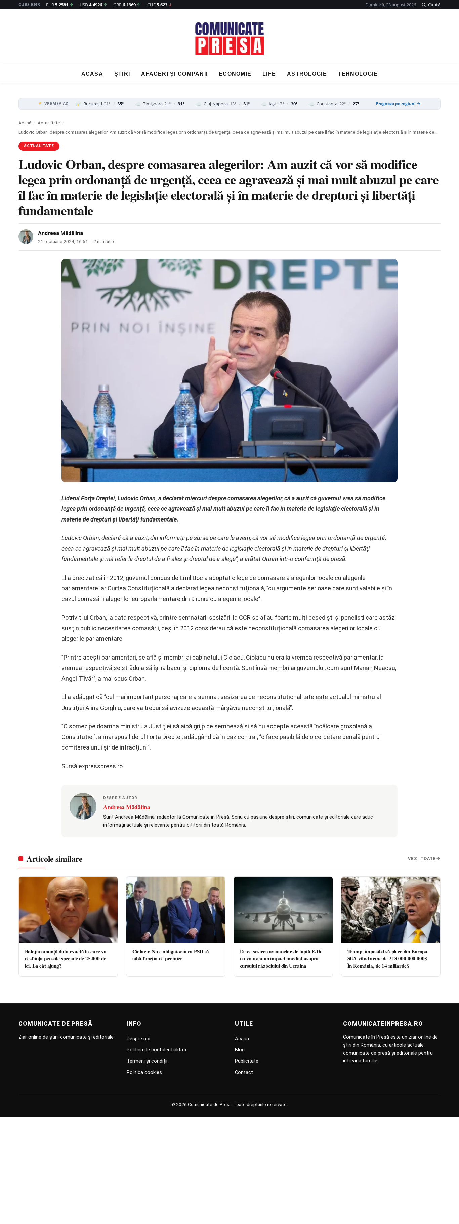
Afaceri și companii (174, 74)
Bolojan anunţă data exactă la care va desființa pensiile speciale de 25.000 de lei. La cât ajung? (66, 958)
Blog (240, 1050)
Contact (244, 1072)
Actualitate (49, 122)
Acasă (24, 122)
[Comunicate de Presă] (230, 38)
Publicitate (246, 1061)
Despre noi (138, 1039)
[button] (431, 4)
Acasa (92, 74)
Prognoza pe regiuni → (398, 104)
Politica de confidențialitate (157, 1050)
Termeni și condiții (147, 1061)
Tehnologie (358, 74)
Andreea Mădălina (60, 233)
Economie (235, 74)
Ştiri (122, 74)
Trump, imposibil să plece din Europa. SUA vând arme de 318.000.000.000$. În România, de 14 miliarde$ (388, 958)
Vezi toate (422, 858)
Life (269, 74)
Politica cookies (144, 1072)
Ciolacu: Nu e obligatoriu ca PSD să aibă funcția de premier (170, 955)
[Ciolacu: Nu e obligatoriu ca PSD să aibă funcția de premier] (175, 910)
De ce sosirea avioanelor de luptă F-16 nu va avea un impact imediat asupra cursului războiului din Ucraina (280, 958)
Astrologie (307, 74)
